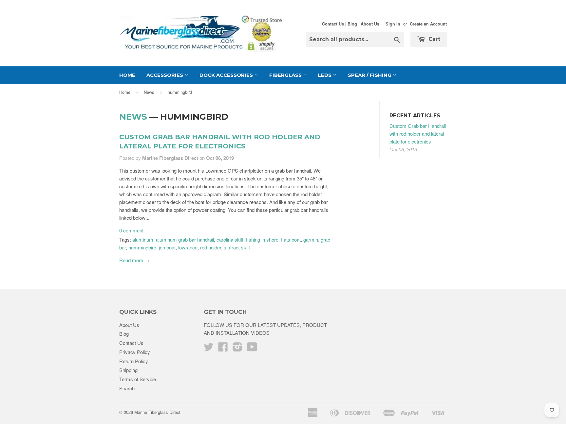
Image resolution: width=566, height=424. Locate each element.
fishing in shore (262, 239)
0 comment (131, 230)
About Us (370, 24)
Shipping (128, 369)
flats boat (291, 239)
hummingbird (142, 247)
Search (127, 388)
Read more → (134, 260)
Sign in (393, 24)
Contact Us (333, 24)
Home (127, 75)
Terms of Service (137, 379)
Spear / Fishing (370, 75)
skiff (245, 247)
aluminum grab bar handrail (185, 239)
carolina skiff (230, 239)
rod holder (210, 247)
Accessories (165, 75)
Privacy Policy (134, 351)
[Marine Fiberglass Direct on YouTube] (252, 348)
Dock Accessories (226, 75)
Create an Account (428, 24)
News (149, 92)
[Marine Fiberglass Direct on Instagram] (237, 348)
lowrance (188, 247)
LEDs (325, 75)
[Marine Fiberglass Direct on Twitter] (209, 348)
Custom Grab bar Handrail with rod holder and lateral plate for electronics (417, 133)
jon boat (167, 247)
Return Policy (133, 361)
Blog (352, 24)
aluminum (142, 239)
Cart (433, 39)
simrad (231, 247)
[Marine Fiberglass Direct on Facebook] (223, 348)
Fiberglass (286, 75)
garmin (310, 239)
